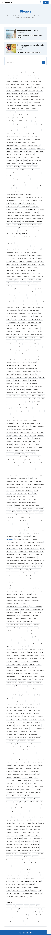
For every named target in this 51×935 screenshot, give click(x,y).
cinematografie (29, 194)
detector (8, 261)
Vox (15, 850)
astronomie (25, 105)
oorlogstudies (38, 612)
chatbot (34, 185)
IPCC (26, 435)
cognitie (21, 203)
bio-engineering (36, 139)
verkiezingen (23, 829)
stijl (32, 759)
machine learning (30, 505)
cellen (35, 182)
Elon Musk (30, 298)
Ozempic (37, 630)
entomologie (9, 307)
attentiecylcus (15, 108)
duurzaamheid (30, 279)
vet (42, 832)
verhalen (16, 829)
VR (19, 850)
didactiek (36, 261)
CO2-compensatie (24, 200)
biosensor (21, 154)
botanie (35, 163)
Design (13, 258)
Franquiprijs (20, 340)
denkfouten (32, 255)
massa (41, 511)
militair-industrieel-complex (31, 548)
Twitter (23, 804)
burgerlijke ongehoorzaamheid (13, 175)
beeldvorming (25, 124)
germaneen (16, 362)
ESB (29, 313)
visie (33, 835)
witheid (32, 875)
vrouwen (37, 850)
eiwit (18, 295)
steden (14, 756)
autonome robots (20, 111)
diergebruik (23, 264)
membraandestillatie (37, 520)
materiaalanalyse (19, 514)
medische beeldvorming (24, 520)
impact (8, 417)
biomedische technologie (20, 151)
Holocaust (8, 398)
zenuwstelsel (21, 884)
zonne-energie (25, 890)
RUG (40, 52)
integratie (33, 426)
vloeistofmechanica (38, 838)
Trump (26, 801)
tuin (41, 801)
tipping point (20, 792)
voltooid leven (9, 847)
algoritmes (28, 87)
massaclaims (9, 514)
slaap (32, 728)
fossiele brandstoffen (11, 337)
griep (25, 377)
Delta (21, 252)
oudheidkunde (9, 630)
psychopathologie (10, 676)
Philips (29, 643)
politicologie (30, 655)
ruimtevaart (9, 710)
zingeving (36, 887)
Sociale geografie (22, 734)
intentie (8, 429)
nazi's (36, 572)
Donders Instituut (10, 276)
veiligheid (41, 823)
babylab (34, 114)
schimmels (26, 716)
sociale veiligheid (10, 743)
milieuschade (36, 545)
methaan (8, 533)
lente (22, 481)
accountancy (9, 78)
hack (24, 383)
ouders (36, 627)
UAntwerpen (30, 804)
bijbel (20, 139)
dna (43, 908)
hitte (29, 395)
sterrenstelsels (41, 756)
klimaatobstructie (19, 453)
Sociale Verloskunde (22, 743)
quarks (19, 679)
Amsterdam (39, 90)
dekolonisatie (9, 252)
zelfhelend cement (10, 884)
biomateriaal (23, 148)
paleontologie (16, 633)
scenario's (28, 713)
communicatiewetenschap (29, 209)
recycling (39, 688)
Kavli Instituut (17, 444)
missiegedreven (28, 918)
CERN (23, 185)
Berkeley (29, 127)
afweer (13, 84)
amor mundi (32, 90)
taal (38, 774)
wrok (37, 878)
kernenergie (9, 447)
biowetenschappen (11, 157)
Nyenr (34, 591)
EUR (31, 316)
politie (36, 655)
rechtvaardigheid (18, 688)
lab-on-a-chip (19, 472)
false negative (34, 325)
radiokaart (38, 682)
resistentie (22, 698)
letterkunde (39, 481)
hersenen (8, 395)
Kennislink (30, 444)
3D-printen (22, 72)
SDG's (19, 722)
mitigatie (21, 551)
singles (27, 728)
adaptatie (8, 81)
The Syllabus (28, 786)
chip (18, 188)
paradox (8, 636)
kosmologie (9, 462)
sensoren (18, 725)
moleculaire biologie (32, 557)
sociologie (14, 746)
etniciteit (14, 316)
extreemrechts (30, 322)
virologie (21, 835)
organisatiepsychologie (25, 624)
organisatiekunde (28, 621)
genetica (41, 353)
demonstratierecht (10, 255)
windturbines (18, 875)
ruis (15, 710)
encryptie (32, 301)
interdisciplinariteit (16, 429)
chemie (8, 188)
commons (8, 209)
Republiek (15, 698)
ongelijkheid (16, 609)
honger (15, 398)
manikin (8, 511)
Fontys (27, 334)
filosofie (40, 331)
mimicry (42, 548)
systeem (8, 774)
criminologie (40, 230)
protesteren (32, 670)
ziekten (24, 887)
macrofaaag (9, 508)
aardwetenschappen (26, 75)
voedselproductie (18, 844)
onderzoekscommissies (36, 606)
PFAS (20, 643)
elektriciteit (39, 295)
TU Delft (32, 801)
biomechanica (40, 148)
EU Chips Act (25, 316)
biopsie (15, 154)
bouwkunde (9, 166)
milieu (31, 35)
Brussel (8, 172)
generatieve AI (33, 353)
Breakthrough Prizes (32, 166)
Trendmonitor (9, 801)
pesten (41, 640)
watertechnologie (22, 862)
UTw (37, 817)
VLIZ (31, 838)
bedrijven (17, 124)
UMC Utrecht (19, 811)
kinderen (40, 447)
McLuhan (23, 517)
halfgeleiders (9, 386)
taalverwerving (16, 777)
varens (14, 823)
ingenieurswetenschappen (28, 423)
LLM (25, 493)
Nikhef (28, 588)
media (28, 517)
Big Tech (15, 139)
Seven (39, 725)
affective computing (36, 81)
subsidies (29, 765)
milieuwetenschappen (11, 548)
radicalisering (30, 682)
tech (36, 777)
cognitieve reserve (24, 206)
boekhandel (38, 160)
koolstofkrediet (37, 459)
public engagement (27, 676)
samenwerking (9, 713)
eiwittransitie (31, 295)
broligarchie (31, 169)
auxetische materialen (32, 111)
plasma (30, 652)
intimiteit (15, 435)
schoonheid (40, 716)
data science (23, 243)
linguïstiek (8, 493)
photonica (35, 643)
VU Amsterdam (39, 853)
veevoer (35, 823)
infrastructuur (9, 423)
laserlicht (34, 475)
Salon (30, 710)
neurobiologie (37, 578)
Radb (35, 679)
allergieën (35, 87)
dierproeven (41, 264)
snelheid (16, 731)
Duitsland (23, 279)
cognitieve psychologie (12, 206)
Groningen (25, 380)
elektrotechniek (10, 298)
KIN (34, 447)
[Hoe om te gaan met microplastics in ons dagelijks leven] (25, 48)
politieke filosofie (22, 658)
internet (33, 432)
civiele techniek (29, 197)
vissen (37, 835)
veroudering (37, 829)
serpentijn (33, 725)
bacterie (40, 114)
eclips (29, 282)
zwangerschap (38, 893)
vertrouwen (16, 832)
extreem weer (21, 322)
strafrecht (40, 762)
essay (40, 313)
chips (28, 188)
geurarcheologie (26, 365)
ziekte (18, 887)
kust (31, 466)
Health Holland (24, 392)
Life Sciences (29, 490)
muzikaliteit (39, 563)
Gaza (20, 343)
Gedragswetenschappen (36, 346)
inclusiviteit (30, 417)
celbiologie (23, 182)
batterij (8, 120)
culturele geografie (10, 237)
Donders (8, 911)
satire (17, 713)
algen (7, 87)
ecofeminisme (36, 282)
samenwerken (37, 710)
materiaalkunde (39, 514)
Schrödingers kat (10, 719)
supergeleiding (19, 768)
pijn (41, 643)
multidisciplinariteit (11, 563)
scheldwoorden (18, 716)
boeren (8, 163)
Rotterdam (9, 707)
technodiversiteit (28, 780)
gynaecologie (9, 383)
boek (25, 160)
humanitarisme (9, 404)
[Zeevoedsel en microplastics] (25, 33)
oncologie (34, 597)
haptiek (31, 386)
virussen (28, 835)
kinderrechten (9, 450)
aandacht (8, 75)
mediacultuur (36, 517)
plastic (35, 652)
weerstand (40, 862)
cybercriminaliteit (35, 240)
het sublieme (16, 395)
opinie (18, 615)
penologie (27, 640)
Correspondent (23, 227)
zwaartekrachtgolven (28, 893)
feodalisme (18, 331)
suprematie (36, 768)
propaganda (19, 670)
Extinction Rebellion (11, 322)
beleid (8, 127)
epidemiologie (39, 307)
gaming (15, 343)
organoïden (36, 624)
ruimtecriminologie (32, 707)
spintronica (28, 749)
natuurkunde (23, 572)
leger (30, 478)
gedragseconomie (10, 346)
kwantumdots (21, 469)
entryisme (17, 307)
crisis (13, 233)
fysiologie (8, 343)
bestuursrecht (37, 130)
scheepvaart (36, 713)
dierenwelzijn (15, 264)
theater (35, 786)
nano (33, 566)
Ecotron (17, 288)
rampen (8, 685)
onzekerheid (24, 612)
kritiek (29, 462)
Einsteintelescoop (10, 295)
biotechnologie (30, 154)
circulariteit (20, 197)
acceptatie (36, 75)
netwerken (9, 578)
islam (34, 435)
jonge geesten (17, 441)
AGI (18, 84)
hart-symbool (20, 389)
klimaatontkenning (30, 453)
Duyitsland (38, 279)
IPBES (20, 435)
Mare (13, 511)
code (7, 203)
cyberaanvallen (24, 240)
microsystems (35, 539)
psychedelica (40, 670)
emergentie (9, 301)
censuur (18, 185)
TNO (26, 792)
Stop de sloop (32, 762)
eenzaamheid (31, 288)
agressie (29, 84)
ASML (30, 102)
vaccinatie (20, 820)
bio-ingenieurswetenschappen (13, 142)
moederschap (39, 554)
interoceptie (40, 432)
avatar (15, 114)
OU (18, 627)
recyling (8, 691)
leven (23, 484)
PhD (25, 643)
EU (19, 316)
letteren (32, 481)
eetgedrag (27, 291)
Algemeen (38, 84)
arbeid (19, 99)
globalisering (9, 374)
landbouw (39, 472)
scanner (22, 713)
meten (42, 530)
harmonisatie (38, 386)
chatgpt (40, 185)
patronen (8, 640)
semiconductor (10, 725)
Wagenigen (35, 856)
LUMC (19, 499)
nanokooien (39, 566)
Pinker (17, 646)
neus (42, 585)
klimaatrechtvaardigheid (12, 456)
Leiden (35, 478)
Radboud (41, 679)
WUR (41, 878)
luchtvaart (31, 496)
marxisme (35, 511)
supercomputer (10, 768)
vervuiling (23, 832)
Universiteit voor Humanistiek (28, 814)
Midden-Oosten (10, 542)
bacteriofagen (16, 117)
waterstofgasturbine (11, 862)
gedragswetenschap (23, 346)
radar (30, 679)
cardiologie (34, 179)
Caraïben (27, 179)
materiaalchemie (29, 514)
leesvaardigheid (23, 478)
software (35, 746)
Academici (9, 905)
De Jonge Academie (11, 246)
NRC (21, 591)
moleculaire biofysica (20, 557)
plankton (26, 649)
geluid (27, 349)
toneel (13, 795)
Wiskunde (25, 875)
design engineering (22, 258)
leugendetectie (10, 484)
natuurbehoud (15, 572)
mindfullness (9, 551)
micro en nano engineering (32, 533)
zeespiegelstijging (29, 881)
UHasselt (8, 807)
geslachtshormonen (11, 365)
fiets (29, 331)
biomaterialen (32, 148)
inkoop (38, 423)
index (36, 417)
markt (25, 511)
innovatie (20, 426)
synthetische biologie (34, 771)
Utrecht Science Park (17, 817)
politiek (42, 655)
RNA (27, 701)
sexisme (8, 728)
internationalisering (24, 432)
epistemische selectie (11, 310)
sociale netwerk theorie (20, 737)
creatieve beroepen (33, 227)
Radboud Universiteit (11, 682)
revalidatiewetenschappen (12, 701)
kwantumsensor (30, 469)
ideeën (35, 407)
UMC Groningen (10, 811)
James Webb (25, 914)
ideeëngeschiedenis (23, 411)
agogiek (23, 84)
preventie (32, 664)
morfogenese (37, 560)
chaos (28, 185)
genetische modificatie (12, 356)
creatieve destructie (11, 230)
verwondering (31, 832)
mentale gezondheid (29, 527)
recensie (25, 685)
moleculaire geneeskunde (12, 560)
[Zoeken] (41, 2)
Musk (27, 563)
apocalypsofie (25, 96)
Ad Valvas (32, 78)
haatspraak (18, 383)
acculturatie (18, 78)
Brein (37, 905)
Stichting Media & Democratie (22, 759)
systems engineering (30, 774)
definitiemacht (27, 249)
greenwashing (18, 377)
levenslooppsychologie (12, 487)
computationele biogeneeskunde (22, 215)
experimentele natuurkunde (35, 319)
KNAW (7, 459)
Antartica (26, 93)
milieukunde (19, 545)
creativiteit (32, 230)
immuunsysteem (36, 414)
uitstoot (28, 807)
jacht (25, 438)
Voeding (19, 37)
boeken (31, 160)
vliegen (25, 838)
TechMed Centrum (10, 780)
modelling (31, 554)
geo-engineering (10, 359)
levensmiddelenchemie (25, 487)
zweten (30, 896)
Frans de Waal (29, 340)
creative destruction (23, 230)
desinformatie (32, 258)
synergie (24, 771)
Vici (16, 835)
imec (21, 414)
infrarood (35, 420)
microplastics (26, 35)
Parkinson (36, 636)
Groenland (41, 377)
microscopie (26, 539)
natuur (7, 572)
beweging (20, 133)
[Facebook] (27, 933)
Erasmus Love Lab (34, 310)
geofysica (31, 359)
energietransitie (16, 304)
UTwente (42, 817)
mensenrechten (10, 527)
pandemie (24, 633)
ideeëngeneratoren (11, 411)
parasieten (23, 636)
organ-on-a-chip (10, 621)
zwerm (16, 896)
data (17, 243)
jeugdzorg (8, 441)
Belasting (33, 124)
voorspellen (18, 847)
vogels (26, 844)
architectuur (17, 102)
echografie (23, 282)
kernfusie (16, 447)
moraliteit (23, 560)
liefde (12, 490)
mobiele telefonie (33, 551)
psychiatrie (9, 673)
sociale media (9, 737)
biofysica (17, 145)
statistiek (8, 756)
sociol (7, 746)
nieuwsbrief (15, 588)
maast (28, 499)
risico (22, 701)
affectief (27, 81)
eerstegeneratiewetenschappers (14, 291)
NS (25, 591)
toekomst (31, 792)
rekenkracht (30, 694)
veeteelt (29, 823)
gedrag (25, 343)
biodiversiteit (34, 142)
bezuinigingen (25, 136)
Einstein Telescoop (36, 291)
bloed (25, 157)
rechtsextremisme (38, 685)
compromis (9, 215)
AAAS (41, 72)
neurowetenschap (21, 585)
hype (21, 407)
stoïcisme (24, 762)
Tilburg (38, 789)
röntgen (37, 704)
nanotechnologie (19, 569)
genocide (22, 356)
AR (15, 99)
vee (19, 823)
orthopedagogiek (10, 627)
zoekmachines (16, 890)
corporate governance (11, 227)
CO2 (42, 197)
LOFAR (34, 493)
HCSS (17, 392)
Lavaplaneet (41, 475)
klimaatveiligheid (24, 456)
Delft (16, 252)
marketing (19, 511)
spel (17, 749)
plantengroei (15, 652)
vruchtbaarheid (23, 853)
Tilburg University (10, 792)
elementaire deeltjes (21, 298)
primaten (39, 664)
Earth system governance (12, 282)
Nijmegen (22, 588)
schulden (19, 719)
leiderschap (9, 481)
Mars (30, 511)
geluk (42, 911)
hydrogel (8, 407)
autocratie (34, 108)
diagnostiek (29, 261)
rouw (15, 707)
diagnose (21, 261)
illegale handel (14, 414)
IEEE (38, 411)
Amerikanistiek (16, 90)
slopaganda (9, 731)
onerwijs (8, 609)
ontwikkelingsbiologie (37, 609)
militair (21, 548)
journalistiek (32, 441)
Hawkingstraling (10, 392)
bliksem (20, 157)
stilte (42, 759)
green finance (9, 377)
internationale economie (12, 432)
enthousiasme (33, 304)
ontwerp (28, 609)
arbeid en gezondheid (28, 99)
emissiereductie (18, 301)
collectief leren (34, 206)
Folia (22, 334)
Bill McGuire (27, 139)
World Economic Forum (28, 878)
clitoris (37, 197)
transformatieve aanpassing (13, 798)
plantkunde (23, 652)
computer (28, 218)
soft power (21, 746)
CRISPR (18, 233)
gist (34, 371)
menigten (8, 524)
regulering (22, 694)
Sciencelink (41, 719)
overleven (24, 630)
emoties (26, 301)
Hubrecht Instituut (10, 401)
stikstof (37, 759)
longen (19, 496)
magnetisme (31, 508)
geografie (38, 359)
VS (29, 853)
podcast (16, 655)
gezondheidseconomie (31, 368)
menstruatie (19, 527)
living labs (14, 918)
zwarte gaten (9, 896)
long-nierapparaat (10, 496)
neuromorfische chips (38, 582)
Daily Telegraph (10, 243)
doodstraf (19, 276)
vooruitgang (9, 850)
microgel (34, 536)
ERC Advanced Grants (11, 313)
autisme (27, 108)
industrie (8, 420)
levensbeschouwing (39, 484)
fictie (25, 331)
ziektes (29, 887)
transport (30, 798)
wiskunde (24, 924)
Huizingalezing (20, 401)
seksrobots (29, 722)
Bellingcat (14, 127)
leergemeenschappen (11, 478)
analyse (8, 93)
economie (34, 285)
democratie (34, 252)
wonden (38, 875)
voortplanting (35, 847)
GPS (37, 374)
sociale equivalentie (11, 734)
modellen (24, 554)
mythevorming (26, 566)
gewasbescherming (11, 368)
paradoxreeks (16, 636)
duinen (17, 279)
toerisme (38, 792)
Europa (36, 316)
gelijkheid (21, 349)
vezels (7, 835)
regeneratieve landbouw (12, 694)
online (22, 609)
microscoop (18, 539)
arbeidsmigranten (40, 99)
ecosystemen (9, 288)
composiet (35, 212)
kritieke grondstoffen (38, 462)
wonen (8, 878)
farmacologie (9, 328)
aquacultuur (9, 99)
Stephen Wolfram (23, 756)
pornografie (16, 661)
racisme (25, 679)
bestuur (21, 130)
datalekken (31, 243)
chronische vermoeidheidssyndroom (15, 194)
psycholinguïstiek (18, 673)
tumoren (8, 804)
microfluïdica (27, 536)
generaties (24, 353)
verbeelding (30, 826)
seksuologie (37, 722)
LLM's (29, 493)
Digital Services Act (21, 267)
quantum (42, 676)
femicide (30, 328)
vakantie (33, 820)
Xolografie (11, 881)
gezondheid (27, 52)
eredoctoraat (22, 313)
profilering (33, 667)
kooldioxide (28, 459)
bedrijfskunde (36, 120)
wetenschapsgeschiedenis (28, 872)
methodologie (16, 533)
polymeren (41, 658)
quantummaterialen (11, 679)
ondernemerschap (18, 600)
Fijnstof (34, 331)
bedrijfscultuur (27, 120)
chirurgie (41, 188)
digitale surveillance (21, 270)
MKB (26, 551)
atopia (8, 108)
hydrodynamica (39, 404)
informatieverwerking (25, 420)
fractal (14, 340)
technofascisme (38, 780)
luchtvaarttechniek (10, 499)
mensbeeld (23, 524)
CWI (13, 240)
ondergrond (9, 600)
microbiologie (9, 536)
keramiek (37, 444)
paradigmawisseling (33, 633)
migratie (18, 542)
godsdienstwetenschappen (21, 374)
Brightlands (23, 169)
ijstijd (7, 414)
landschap (8, 475)
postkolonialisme (10, 664)
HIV (33, 395)
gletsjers (39, 371)
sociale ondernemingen (34, 737)
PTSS (18, 676)
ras (13, 685)
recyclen (33, 688)
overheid (18, 630)
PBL (14, 640)
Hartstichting (29, 389)
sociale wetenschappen (34, 743)
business (8, 179)
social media (33, 731)
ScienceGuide (32, 719)
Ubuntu (37, 804)
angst (20, 93)
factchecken (25, 325)
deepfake (19, 249)
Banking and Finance (38, 117)
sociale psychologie (11, 740)
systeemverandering (18, 774)
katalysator (9, 444)
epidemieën (31, 307)
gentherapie (41, 356)
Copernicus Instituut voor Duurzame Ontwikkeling (24, 224)
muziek (32, 563)
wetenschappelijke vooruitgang (22, 869)
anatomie (14, 93)
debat (28, 246)
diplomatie (17, 273)
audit (22, 108)
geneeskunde (40, 349)
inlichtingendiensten (11, 426)
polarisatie (22, 655)
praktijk (18, 664)
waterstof (42, 859)
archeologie (9, 102)
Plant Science (41, 649)
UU (7, 820)
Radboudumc (22, 682)
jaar (7, 438)
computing (9, 221)
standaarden (32, 753)
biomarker (8, 148)
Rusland (20, 710)
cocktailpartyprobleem (36, 200)
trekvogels (36, 798)
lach (34, 472)
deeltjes (34, 246)
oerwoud (35, 594)
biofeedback (9, 145)
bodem (38, 157)
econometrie (26, 285)
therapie (28, 789)
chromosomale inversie (20, 191)
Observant (15, 594)
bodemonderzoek (10, 160)
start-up (39, 753)
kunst (15, 466)
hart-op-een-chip (10, 389)
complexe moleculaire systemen (14, 212)
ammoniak (24, 90)
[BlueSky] (31, 933)
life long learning (20, 490)
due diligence (9, 279)
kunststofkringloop (22, 466)
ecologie (8, 285)
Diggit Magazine (10, 267)
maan (24, 499)
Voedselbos (9, 844)
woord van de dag (16, 878)
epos (20, 310)
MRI (44, 560)
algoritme (13, 87)
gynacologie (33, 380)
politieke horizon (33, 658)
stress (14, 765)
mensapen (15, 524)
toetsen (8, 795)
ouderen (30, 627)
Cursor (8, 240)
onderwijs (27, 600)
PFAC (15, 643)
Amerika (8, 90)
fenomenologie (10, 331)
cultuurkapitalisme (27, 237)
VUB (7, 856)
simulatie (21, 728)
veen (24, 823)
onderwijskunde (36, 600)
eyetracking (17, 325)
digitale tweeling (32, 270)
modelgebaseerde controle (13, 554)
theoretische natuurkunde (12, 789)
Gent (35, 356)
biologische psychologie (34, 145)
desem (8, 258)
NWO (29, 591)
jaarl (11, 438)
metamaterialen (35, 530)
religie (42, 694)
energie (8, 304)
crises (7, 233)
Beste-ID (36, 127)
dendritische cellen (22, 255)
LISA (14, 493)
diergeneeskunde (32, 264)
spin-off (22, 749)
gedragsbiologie (34, 343)
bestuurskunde (28, 130)
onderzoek (23, 603)
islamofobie (41, 435)
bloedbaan (31, 157)
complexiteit (27, 212)
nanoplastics (9, 569)
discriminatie (25, 273)
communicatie (21, 52)
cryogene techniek (34, 233)
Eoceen (24, 307)
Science (25, 719)
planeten (19, 649)
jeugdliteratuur (36, 438)
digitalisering (9, 273)
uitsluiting (22, 807)
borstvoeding (21, 163)
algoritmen (20, 87)
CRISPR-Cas (25, 233)
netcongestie (36, 575)
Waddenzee (27, 856)
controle (8, 224)
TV (13, 804)
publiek (35, 676)
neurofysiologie (10, 582)
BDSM (20, 120)
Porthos (23, 661)
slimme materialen (40, 728)
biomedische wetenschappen (36, 151)
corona (39, 224)
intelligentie (41, 426)
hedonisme (33, 392)
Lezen (34, 487)
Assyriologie (37, 102)
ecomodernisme (17, 285)
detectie (40, 258)
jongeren (25, 441)
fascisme (17, 328)
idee (30, 407)
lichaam (40, 487)
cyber (17, 240)
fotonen (42, 337)
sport (35, 749)
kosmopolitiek (17, 462)
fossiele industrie (23, 337)
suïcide (35, 765)
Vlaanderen (9, 838)
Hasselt (36, 389)
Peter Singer (9, 643)
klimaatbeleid (9, 453)
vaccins (27, 820)
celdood (30, 182)
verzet (38, 832)
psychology (35, 673)
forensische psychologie (36, 334)
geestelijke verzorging (11, 349)
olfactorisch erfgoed (11, 597)
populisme (9, 661)
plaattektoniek (24, 646)
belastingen (40, 124)
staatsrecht (20, 753)
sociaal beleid (24, 731)
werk (25, 866)
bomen (14, 163)
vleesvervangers (18, 838)
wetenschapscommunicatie (13, 872)
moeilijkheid (9, 557)
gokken (32, 374)
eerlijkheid (38, 288)
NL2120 (8, 591)
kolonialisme (20, 459)
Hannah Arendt (23, 386)
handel (16, 386)
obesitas (8, 594)
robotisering (9, 704)
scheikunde (9, 716)
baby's (27, 114)
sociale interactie (33, 734)
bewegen (14, 133)
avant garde (9, 114)
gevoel (34, 365)
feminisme (37, 328)
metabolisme (20, 530)
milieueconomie (10, 545)
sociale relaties (21, 740)
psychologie (28, 673)
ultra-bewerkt (35, 807)
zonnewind (33, 890)
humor (27, 404)
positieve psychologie (32, 661)
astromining (18, 105)
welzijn (20, 866)
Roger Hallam (29, 704)
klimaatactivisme (35, 450)
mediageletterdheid (11, 520)
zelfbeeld (38, 881)
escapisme (34, 313)
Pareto (30, 636)
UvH (15, 820)
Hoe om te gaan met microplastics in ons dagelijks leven (30, 46)
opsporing (35, 615)
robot (31, 701)
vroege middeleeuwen (27, 850)
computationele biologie (38, 215)
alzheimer (42, 87)
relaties (37, 694)
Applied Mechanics (35, 96)
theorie (22, 789)
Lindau (36, 490)
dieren (8, 264)
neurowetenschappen (33, 585)
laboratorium (28, 472)
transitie (24, 798)
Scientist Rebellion (10, 722)
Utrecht (8, 817)
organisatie (19, 621)
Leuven (18, 484)
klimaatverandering (35, 456)
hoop (20, 398)
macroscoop (17, 508)
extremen (38, 322)
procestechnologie (24, 667)
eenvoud (23, 288)
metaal (12, 530)
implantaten (22, 417)
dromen (33, 276)
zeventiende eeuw (10, 887)
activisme (25, 78)
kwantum (36, 466)
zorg (40, 890)
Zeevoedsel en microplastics (27, 30)
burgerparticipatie (27, 175)
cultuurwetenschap (38, 237)
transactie (27, 795)
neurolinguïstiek (20, 582)
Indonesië (20, 35)
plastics (41, 652)
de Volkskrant (21, 246)
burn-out (36, 175)
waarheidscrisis (18, 856)
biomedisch (9, 151)
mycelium (13, 566)
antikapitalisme (34, 93)
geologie (8, 362)
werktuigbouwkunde (33, 866)
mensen (39, 524)
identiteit (32, 411)
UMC (42, 807)
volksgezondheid (35, 844)
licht (7, 490)
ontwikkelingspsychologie (12, 612)
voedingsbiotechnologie (27, 841)
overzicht (31, 630)
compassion (41, 209)
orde (35, 618)
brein (17, 169)
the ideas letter (10, 786)
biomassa (16, 148)
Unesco (26, 811)
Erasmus (26, 310)
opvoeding (16, 618)
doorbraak (26, 276)
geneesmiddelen (10, 353)
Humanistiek (37, 401)
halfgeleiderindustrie (32, 383)
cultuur (19, 237)
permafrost (35, 640)
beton (7, 133)
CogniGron (13, 203)
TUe (37, 801)
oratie (30, 618)
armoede (24, 102)
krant (24, 462)
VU (33, 853)
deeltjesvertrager (10, 249)
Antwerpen (17, 96)
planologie (32, 649)
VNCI (11, 841)
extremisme (9, 325)
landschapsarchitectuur (19, 475)
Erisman (37, 911)
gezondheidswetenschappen (13, 371)
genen (18, 353)
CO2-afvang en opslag (11, 200)
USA (38, 814)
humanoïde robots (20, 404)
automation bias (10, 111)
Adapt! (38, 78)
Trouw (21, 801)
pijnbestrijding (9, 646)
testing (29, 783)
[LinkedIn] (24, 933)
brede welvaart (10, 169)
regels (24, 691)
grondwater (18, 380)
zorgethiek (9, 893)
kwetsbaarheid (10, 472)
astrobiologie (9, 105)
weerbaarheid (32, 862)
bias (32, 136)
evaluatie (8, 319)
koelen (13, 459)
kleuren (21, 450)
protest (25, 670)
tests (35, 783)
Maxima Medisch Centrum (12, 517)
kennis (23, 444)
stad (26, 753)
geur (19, 365)
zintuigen (8, 890)
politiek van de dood (11, 658)
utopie (42, 814)
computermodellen (38, 218)
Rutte (25, 710)
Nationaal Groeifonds (35, 569)
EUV (41, 316)
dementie (27, 252)
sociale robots (31, 740)
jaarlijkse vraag (18, 438)
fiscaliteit (16, 334)
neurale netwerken (27, 578)
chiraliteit (34, 188)
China (13, 188)
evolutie (15, 319)
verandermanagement (19, 826)
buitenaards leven (16, 172)
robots (16, 704)
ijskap (42, 411)
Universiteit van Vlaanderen (12, 814)
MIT (15, 551)
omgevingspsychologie (24, 597)
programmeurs (9, 670)
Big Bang (37, 136)
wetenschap (9, 869)
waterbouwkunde (24, 859)
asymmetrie (33, 105)
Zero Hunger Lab (30, 884)
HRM (43, 398)
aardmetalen (16, 75)
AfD (21, 81)
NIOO (33, 588)
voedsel (37, 841)
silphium (15, 728)
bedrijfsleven (9, 124)
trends (16, 801)
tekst (15, 783)
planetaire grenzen (10, 649)
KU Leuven (8, 466)
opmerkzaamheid (26, 615)
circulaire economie (11, 197)
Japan (29, 438)
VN (7, 841)
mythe (19, 566)
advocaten (15, 81)
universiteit (32, 811)
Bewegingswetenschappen (13, 136)
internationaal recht (28, 429)
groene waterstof (33, 377)
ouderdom (23, 627)
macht (37, 505)
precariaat (25, 664)
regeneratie (30, 691)
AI (33, 84)
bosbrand (28, 163)
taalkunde (8, 777)
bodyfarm (19, 160)
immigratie (27, 414)
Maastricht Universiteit (11, 502)
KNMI (37, 914)
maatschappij (9, 505)
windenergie (9, 875)
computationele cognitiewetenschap (15, 218)
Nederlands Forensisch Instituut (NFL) (22, 575)
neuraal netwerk (17, 578)
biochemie (26, 142)
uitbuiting (15, 807)
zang (22, 881)
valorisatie (40, 820)
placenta (32, 646)
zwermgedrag (23, 896)
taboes (24, 777)
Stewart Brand (9, 759)
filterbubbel (9, 334)
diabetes (15, 261)
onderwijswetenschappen (12, 603)
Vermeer (30, 829)
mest (7, 530)
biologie (24, 145)
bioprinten (8, 154)
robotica (37, 701)
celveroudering (10, 185)
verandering (9, 826)
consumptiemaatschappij (28, 221)
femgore (24, 328)
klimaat (27, 450)
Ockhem (22, 594)
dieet (42, 261)
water (16, 859)
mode (41, 551)
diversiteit (33, 273)
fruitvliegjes (37, 340)
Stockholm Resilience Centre (13, 762)
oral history (23, 618)
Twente (17, 804)
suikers (41, 765)
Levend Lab (29, 484)
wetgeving (39, 872)
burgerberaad (26, 172)
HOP (34, 398)
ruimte (24, 707)
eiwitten (24, 295)
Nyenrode (40, 591)
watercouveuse (34, 859)
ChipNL (23, 188)
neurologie (28, 582)
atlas (39, 105)
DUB (43, 276)
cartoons (42, 179)
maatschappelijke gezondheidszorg (27, 502)
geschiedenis (32, 362)
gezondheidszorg (27, 371)
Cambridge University (18, 179)
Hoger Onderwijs (40, 395)
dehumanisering (37, 249)
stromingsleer (21, 765)
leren (26, 481)
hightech (23, 395)
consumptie (17, 221)
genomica (29, 356)
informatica (15, 420)
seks (24, 722)
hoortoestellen (27, 398)
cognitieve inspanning (30, 203)
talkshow (30, 777)
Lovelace (25, 496)
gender (33, 349)
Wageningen (9, 859)
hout (39, 398)
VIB (12, 835)
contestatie (39, 221)
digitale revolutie (10, 270)
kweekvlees (39, 469)
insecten (27, 426)
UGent (42, 804)
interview (8, 435)
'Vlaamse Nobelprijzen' (11, 72)
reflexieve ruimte (16, 691)
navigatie (31, 572)
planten (8, 652)
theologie (41, 786)
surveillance (9, 771)
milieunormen (28, 545)
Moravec (30, 560)
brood (37, 169)
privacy (16, 667)
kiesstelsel (29, 447)
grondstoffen (9, 380)
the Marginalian (19, 786)
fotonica (8, 340)
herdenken (40, 392)
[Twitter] (20, 933)
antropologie (9, 96)
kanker (38, 441)
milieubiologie (39, 542)
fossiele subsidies (33, 337)
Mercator (38, 527)
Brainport (16, 166)
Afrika (7, 84)
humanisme (29, 401)
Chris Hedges (9, 191)
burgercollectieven (36, 172)
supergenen (28, 768)
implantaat (14, 417)
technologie (9, 783)
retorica (29, 698)
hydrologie (15, 407)
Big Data (8, 139)
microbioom (18, 536)
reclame (26, 688)
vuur (12, 856)
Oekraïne (28, 594)
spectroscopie (9, 749)
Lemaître (16, 481)
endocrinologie (41, 301)
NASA (26, 569)
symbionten (17, 771)
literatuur (20, 493)
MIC (23, 533)
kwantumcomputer (11, 469)
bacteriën (8, 117)
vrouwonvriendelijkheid (11, 853)
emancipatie (38, 298)
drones (38, 276)
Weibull (8, 866)
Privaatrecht (9, 667)
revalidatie (35, 698)
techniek (19, 780)
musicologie (21, 563)
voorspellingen (26, 847)
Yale (17, 881)
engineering (25, 304)
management (39, 508)
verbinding (37, 826)
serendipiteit (26, 725)
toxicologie (20, 795)
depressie (39, 255)
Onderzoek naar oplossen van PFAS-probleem (17, 606)
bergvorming (22, 127)
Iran (30, 435)
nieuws (8, 588)
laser (28, 475)
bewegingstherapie (30, 133)
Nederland (9, 575)
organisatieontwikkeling (12, 624)
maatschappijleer (19, 505)
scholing (33, 716)
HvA (33, 404)
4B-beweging (30, 72)
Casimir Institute (10, 182)
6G (36, 72)
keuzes (22, 447)
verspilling (8, 832)
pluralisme (8, 655)
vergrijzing (8, 829)
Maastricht (35, 499)
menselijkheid (31, 524)
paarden (8, 633)
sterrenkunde (32, 756)
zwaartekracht (17, 893)
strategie (8, 765)
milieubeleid (31, 542)
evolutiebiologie (23, 319)
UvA (11, 820)
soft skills (28, 746)
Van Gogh (8, 823)
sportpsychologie (10, 753)
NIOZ (38, 588)
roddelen (22, 704)
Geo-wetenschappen (22, 359)
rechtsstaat (9, 688)
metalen (27, 530)
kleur (16, 450)
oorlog (30, 612)
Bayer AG (14, 120)
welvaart (14, 866)
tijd (33, 789)
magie (24, 508)
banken (29, 117)
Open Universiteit (38, 35)
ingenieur (17, 423)
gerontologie (24, 362)
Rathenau (18, 685)
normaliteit (14, 591)
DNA (39, 273)
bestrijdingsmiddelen (11, 130)
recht (30, 685)
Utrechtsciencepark (29, 817)
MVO (7, 566)
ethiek (7, 316)
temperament (22, 783)
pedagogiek (20, 640)
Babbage (21, 114)
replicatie (8, 698)
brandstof (23, 166)
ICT (26, 407)
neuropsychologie (10, 585)
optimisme (9, 618)
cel (17, 182)
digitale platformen (32, 267)
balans (24, 117)
